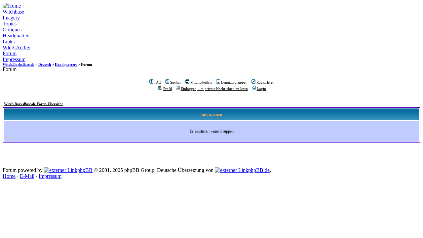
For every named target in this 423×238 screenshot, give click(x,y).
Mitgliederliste (201, 82)
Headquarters (16, 35)
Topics (10, 23)
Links (9, 41)
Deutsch (44, 64)
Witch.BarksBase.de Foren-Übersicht (33, 104)
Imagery (11, 17)
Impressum (14, 59)
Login (261, 89)
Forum (10, 53)
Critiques (12, 29)
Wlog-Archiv (16, 47)
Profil (167, 89)
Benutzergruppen (234, 82)
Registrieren (265, 82)
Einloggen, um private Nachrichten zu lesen (214, 89)
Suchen (175, 82)
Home (9, 176)
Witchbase (13, 12)
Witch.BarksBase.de (18, 64)
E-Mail (27, 176)
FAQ (157, 82)
